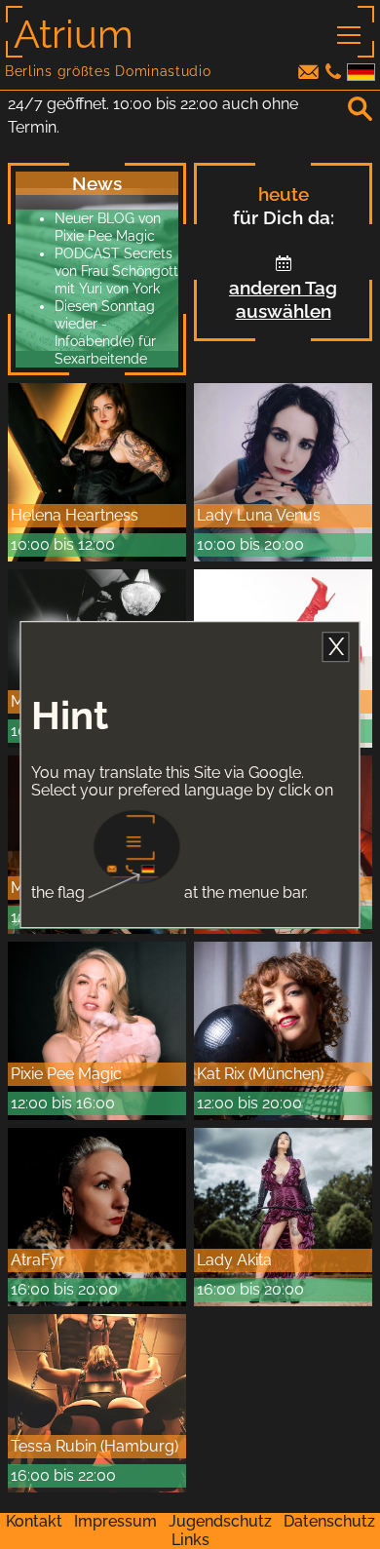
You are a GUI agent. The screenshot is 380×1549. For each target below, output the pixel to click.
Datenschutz (329, 1521)
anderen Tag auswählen (283, 299)
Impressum (115, 1521)
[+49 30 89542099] (333, 74)
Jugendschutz (220, 1521)
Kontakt (34, 1521)
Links (190, 1539)
